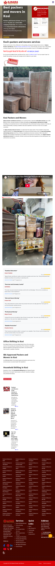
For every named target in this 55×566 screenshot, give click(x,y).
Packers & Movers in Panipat (7, 467)
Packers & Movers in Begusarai (33, 495)
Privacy (40, 563)
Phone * (44, 18)
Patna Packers (19, 546)
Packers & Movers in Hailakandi (33, 514)
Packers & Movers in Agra (33, 475)
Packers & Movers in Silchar (33, 502)
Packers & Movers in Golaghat (46, 510)
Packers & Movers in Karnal (33, 467)
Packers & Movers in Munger (7, 498)
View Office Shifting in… (10, 352)
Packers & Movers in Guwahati (20, 502)
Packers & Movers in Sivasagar (7, 510)
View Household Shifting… (11, 377)
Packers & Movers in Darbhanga (46, 491)
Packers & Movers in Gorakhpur (33, 483)
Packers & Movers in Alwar (20, 467)
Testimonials (31, 530)
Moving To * (44, 22)
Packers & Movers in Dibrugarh (46, 502)
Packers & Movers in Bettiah (46, 498)
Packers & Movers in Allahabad (20, 479)
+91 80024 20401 (33, 51)
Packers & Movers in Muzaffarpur (7, 491)
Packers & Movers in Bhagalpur (20, 491)
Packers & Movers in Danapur (33, 498)
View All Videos (7, 197)
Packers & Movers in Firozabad (7, 487)
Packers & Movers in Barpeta (46, 514)
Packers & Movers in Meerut (33, 463)
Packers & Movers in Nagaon (20, 506)
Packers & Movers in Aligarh (46, 479)
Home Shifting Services (21, 523)
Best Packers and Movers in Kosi (23, 47)
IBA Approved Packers (21, 544)
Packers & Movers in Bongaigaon (20, 510)
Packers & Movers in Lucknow (46, 471)
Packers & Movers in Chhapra (20, 498)
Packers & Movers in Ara (7, 495)
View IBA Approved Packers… (11, 365)
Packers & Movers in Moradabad (7, 483)
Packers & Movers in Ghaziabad (7, 463)
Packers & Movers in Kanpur (7, 475)
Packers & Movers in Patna (33, 487)
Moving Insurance (20, 541)
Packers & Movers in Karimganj (20, 514)
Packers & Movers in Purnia (33, 491)
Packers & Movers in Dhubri (33, 510)
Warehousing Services (21, 543)
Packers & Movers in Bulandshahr (20, 471)
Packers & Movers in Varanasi (46, 475)
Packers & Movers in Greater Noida (20, 463)
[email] (50, 533)
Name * (35, 18)
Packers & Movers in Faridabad (46, 460)
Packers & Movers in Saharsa (7, 502)
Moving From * (36, 22)
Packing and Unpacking (21, 539)
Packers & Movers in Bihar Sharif (20, 495)
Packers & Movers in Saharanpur (20, 483)
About (30, 526)
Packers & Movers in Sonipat (46, 463)
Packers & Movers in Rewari (7, 471)
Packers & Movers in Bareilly (33, 479)
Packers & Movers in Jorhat (7, 506)
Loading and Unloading (21, 537)
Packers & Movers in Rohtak (46, 467)
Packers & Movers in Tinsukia (33, 506)
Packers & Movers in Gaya (46, 487)
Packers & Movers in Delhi (7, 460)
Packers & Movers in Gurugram (33, 460)
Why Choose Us (32, 528)
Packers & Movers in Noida (20, 460)
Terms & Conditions (47, 563)
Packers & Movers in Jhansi (20, 487)
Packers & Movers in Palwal (33, 471)
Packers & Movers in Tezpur (46, 506)
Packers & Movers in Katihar (46, 495)
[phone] (35, 9)
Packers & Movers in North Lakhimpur (7, 514)
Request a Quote (7, 379)
